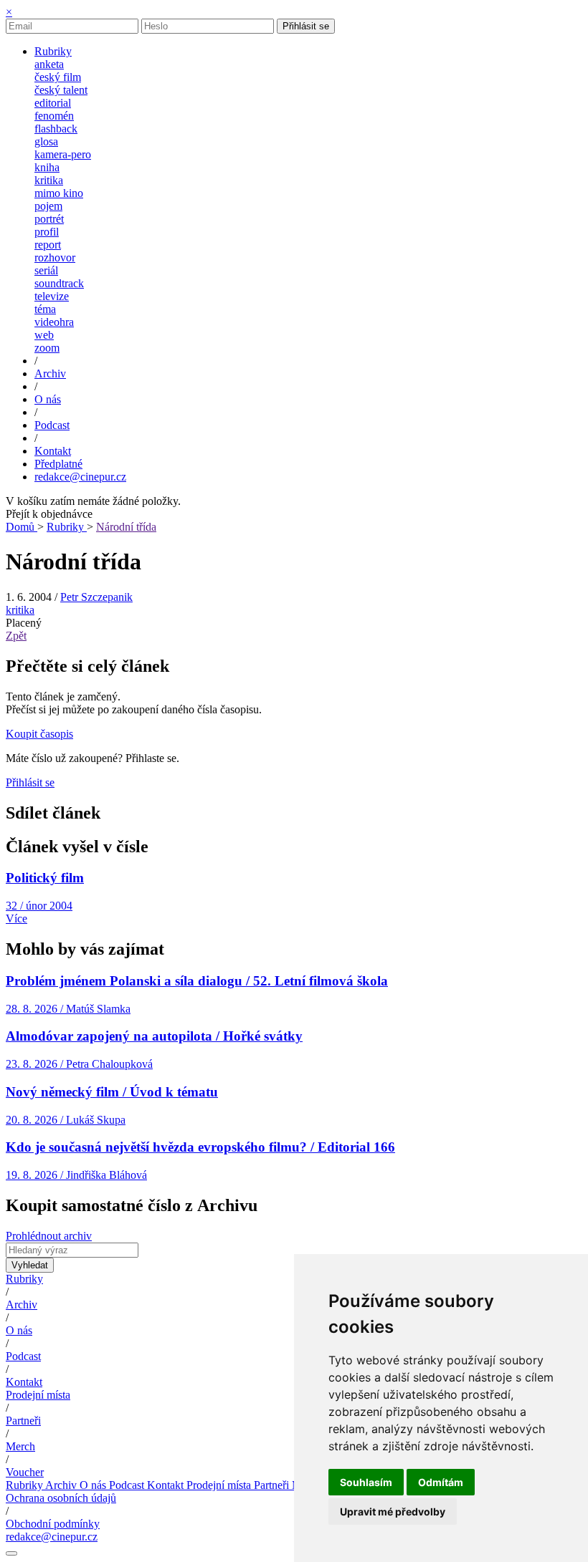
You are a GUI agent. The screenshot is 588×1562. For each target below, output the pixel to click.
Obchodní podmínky (53, 1524)
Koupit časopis (39, 734)
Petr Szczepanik (96, 597)
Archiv (21, 1304)
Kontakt (24, 1382)
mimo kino (58, 193)
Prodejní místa (38, 1395)
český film (57, 77)
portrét (49, 219)
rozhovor (54, 257)
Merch (20, 1446)
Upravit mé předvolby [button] (392, 1511)
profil (46, 232)
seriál (46, 270)
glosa (46, 141)
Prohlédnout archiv (49, 1236)
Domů (21, 527)
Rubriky (67, 527)
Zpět (16, 636)
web (44, 335)
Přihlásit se (306, 26)
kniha (47, 167)
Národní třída (126, 527)
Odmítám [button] (440, 1482)
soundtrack (59, 283)
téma (45, 309)
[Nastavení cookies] (11, 1553)
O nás (19, 1330)
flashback (55, 128)
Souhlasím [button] (366, 1482)
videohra (54, 322)
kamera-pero (62, 154)
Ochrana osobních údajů (61, 1498)
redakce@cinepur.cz (80, 477)
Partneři (23, 1420)
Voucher (25, 1472)
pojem (48, 206)
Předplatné (58, 464)
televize (51, 296)
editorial (52, 103)
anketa (49, 64)
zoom (47, 348)
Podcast (23, 1356)
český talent (60, 90)
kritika (48, 180)
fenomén (54, 116)
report (47, 244)
